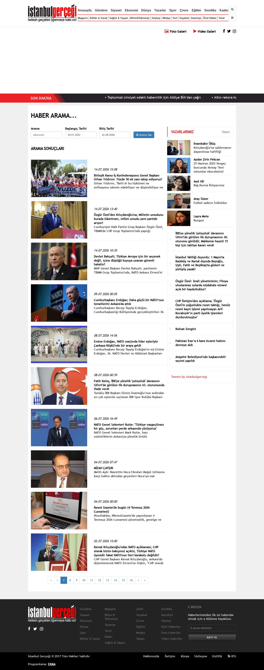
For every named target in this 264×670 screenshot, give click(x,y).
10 (83, 580)
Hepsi (226, 132)
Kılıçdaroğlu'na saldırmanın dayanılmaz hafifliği (212, 149)
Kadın (224, 10)
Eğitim (196, 10)
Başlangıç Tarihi (76, 129)
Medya (166, 18)
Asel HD (199, 181)
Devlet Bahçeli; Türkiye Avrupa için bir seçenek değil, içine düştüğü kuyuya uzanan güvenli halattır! (127, 260)
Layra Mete (201, 216)
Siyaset (116, 10)
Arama (35, 129)
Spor (172, 10)
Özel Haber (209, 18)
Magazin (83, 18)
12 (99, 580)
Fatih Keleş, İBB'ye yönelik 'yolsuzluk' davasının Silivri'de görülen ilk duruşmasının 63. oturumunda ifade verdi (129, 385)
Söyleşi (156, 18)
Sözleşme (200, 656)
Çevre (184, 10)
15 (123, 580)
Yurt (174, 18)
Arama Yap (145, 135)
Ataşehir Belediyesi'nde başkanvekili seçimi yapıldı (200, 359)
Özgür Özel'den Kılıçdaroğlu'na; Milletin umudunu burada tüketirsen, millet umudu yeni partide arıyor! (128, 219)
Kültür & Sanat (98, 18)
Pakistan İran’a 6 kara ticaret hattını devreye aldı (200, 343)
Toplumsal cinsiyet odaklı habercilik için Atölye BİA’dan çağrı (135, 97)
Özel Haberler (171, 626)
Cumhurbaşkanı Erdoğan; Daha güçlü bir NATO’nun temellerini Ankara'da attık (129, 302)
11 (91, 580)
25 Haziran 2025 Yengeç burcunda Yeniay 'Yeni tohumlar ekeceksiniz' (210, 167)
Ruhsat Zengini (185, 329)
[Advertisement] (132, 63)
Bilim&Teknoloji (139, 18)
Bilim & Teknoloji (111, 617)
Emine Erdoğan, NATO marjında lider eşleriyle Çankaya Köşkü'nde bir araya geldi (126, 343)
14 (115, 580)
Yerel (222, 18)
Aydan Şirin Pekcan (207, 159)
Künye (185, 656)
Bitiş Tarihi (106, 129)
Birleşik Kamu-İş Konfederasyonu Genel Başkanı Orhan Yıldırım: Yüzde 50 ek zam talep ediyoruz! (128, 177)
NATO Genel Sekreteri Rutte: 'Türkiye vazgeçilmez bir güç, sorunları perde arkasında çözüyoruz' (129, 426)
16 (131, 580)
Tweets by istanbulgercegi (189, 377)
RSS (233, 656)
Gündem (101, 10)
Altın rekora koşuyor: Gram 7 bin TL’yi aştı (228, 97)
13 (107, 580)
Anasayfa (85, 10)
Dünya (146, 10)
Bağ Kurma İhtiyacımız (209, 185)
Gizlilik (217, 656)
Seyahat (184, 18)
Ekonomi (131, 10)
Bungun (199, 220)
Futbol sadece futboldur (210, 203)
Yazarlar (160, 10)
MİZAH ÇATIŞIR (103, 468)
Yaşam (140, 638)
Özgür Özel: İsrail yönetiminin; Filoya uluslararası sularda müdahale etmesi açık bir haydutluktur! (201, 285)
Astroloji (196, 18)
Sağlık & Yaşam (118, 18)
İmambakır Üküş (204, 143)
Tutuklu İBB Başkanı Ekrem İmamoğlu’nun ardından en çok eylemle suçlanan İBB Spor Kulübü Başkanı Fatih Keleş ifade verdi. (129, 397)
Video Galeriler (171, 638)
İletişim (170, 656)
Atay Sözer (201, 199)
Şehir (139, 609)
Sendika (210, 10)
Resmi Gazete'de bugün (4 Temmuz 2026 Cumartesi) (122, 509)
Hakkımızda (151, 656)
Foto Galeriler (171, 632)
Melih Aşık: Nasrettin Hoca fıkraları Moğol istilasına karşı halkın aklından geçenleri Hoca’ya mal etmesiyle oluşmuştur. (129, 476)
